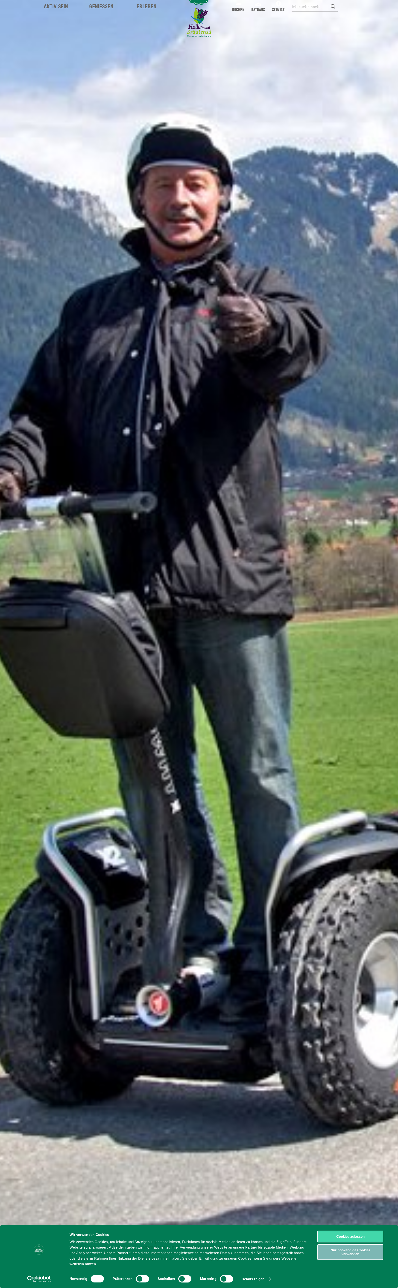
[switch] (142, 1278)
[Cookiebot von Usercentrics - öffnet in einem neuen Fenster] (39, 1279)
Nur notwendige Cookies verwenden (350, 1252)
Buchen (238, 10)
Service (278, 10)
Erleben (146, 6)
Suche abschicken (333, 6)
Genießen (101, 6)
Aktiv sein (56, 6)
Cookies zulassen (350, 1236)
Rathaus (258, 10)
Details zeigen (253, 1279)
